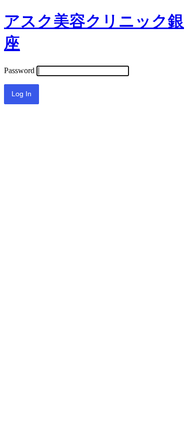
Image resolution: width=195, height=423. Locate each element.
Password (19, 70)
